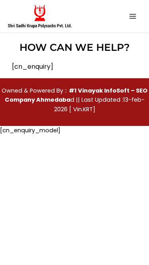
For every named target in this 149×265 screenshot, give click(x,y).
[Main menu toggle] (132, 16)
